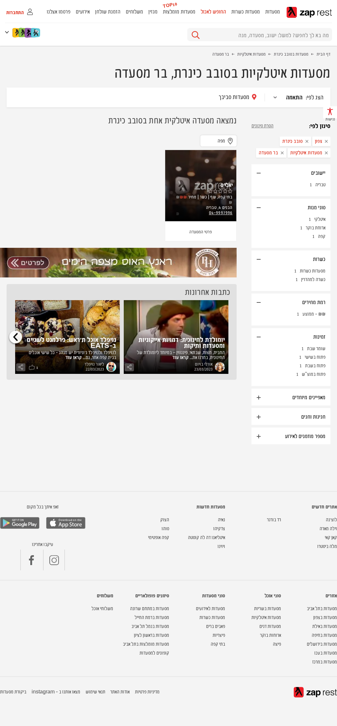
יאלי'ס (226, 184)
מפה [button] (221, 140)
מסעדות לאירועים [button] (210, 608)
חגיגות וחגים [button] (313, 416)
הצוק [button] (164, 519)
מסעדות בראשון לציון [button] (151, 635)
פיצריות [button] (219, 635)
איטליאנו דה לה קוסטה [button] (206, 537)
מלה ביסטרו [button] (327, 546)
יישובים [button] (318, 172)
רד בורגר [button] (274, 519)
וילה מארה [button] (328, 528)
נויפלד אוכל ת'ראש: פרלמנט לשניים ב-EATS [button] (71, 342)
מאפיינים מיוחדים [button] (308, 397)
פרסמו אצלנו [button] (58, 11)
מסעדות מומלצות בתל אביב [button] (146, 643)
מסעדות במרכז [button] (324, 661)
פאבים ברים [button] (215, 626)
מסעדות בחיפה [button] (324, 635)
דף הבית (323, 54)
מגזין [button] (153, 11)
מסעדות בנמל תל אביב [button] (150, 626)
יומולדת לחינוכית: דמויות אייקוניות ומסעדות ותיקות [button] (182, 342)
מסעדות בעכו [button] (325, 652)
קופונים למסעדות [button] (154, 652)
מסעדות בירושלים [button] (322, 643)
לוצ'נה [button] (331, 519)
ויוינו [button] (221, 546)
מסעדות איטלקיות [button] (266, 617)
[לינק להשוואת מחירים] (36, 32)
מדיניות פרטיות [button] (147, 691)
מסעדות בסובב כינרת (291, 54)
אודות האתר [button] (120, 691)
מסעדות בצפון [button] (325, 617)
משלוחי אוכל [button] (102, 608)
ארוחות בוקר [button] (270, 635)
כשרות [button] (319, 258)
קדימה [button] (15, 336)
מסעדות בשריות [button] (267, 608)
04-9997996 (221, 212)
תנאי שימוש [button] (95, 691)
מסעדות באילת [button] (324, 626)
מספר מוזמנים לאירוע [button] (305, 435)
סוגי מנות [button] (316, 207)
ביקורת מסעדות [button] (13, 691)
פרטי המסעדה (200, 231)
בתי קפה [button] (218, 643)
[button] (8, 32)
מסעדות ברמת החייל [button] (152, 617)
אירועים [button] (83, 11)
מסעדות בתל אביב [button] (322, 608)
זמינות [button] (319, 336)
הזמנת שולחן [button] (107, 11)
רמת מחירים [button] (313, 301)
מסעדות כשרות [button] (245, 11)
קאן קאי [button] (331, 537)
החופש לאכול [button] (213, 11)
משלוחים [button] (134, 11)
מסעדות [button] (272, 11)
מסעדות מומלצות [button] (179, 11)
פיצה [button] (277, 643)
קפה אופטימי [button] (158, 537)
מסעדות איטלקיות (251, 54)
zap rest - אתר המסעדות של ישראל (309, 12)
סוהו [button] (165, 528)
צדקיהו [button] (219, 528)
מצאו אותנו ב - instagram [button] (56, 691)
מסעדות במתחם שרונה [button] (149, 608)
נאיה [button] (221, 519)
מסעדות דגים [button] (270, 626)
